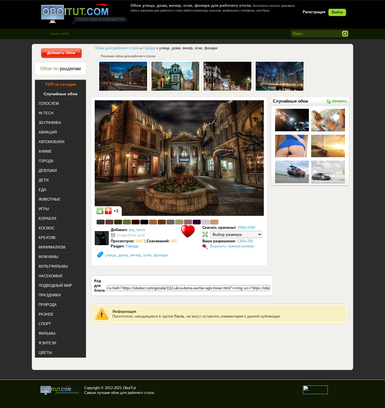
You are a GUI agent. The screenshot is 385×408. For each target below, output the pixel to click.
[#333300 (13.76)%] (118, 222)
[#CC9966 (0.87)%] (214, 222)
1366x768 (245, 241)
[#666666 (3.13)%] (170, 222)
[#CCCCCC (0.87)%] (205, 222)
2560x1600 (246, 227)
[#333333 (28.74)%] (100, 222)
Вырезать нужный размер (232, 246)
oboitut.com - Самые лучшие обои (60, 390)
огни (147, 255)
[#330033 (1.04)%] (197, 222)
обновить (339, 101)
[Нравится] (100, 210)
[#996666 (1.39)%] (188, 222)
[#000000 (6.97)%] (144, 222)
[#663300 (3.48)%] (162, 222)
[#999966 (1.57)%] (179, 222)
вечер (135, 255)
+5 (116, 211)
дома (123, 255)
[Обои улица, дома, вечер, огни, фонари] (179, 158)
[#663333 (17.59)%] (109, 222)
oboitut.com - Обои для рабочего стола (84, 13)
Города (132, 246)
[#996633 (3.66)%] (153, 222)
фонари (161, 255)
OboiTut (129, 388)
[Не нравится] (108, 210)
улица (110, 255)
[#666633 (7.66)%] (127, 222)
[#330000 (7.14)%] (135, 222)
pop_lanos (137, 230)
